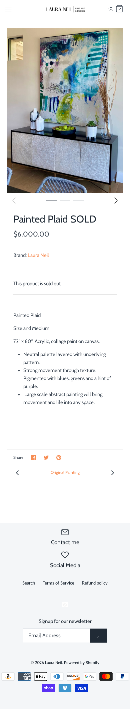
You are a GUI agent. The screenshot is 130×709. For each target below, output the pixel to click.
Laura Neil (38, 255)
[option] (65, 110)
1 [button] (51, 200)
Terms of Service (58, 583)
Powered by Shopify (81, 662)
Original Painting (65, 472)
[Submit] (98, 636)
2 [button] (65, 200)
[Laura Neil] (65, 8)
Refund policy (95, 583)
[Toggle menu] (8, 8)
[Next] (116, 200)
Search (28, 583)
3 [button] (78, 200)
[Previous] (14, 200)
